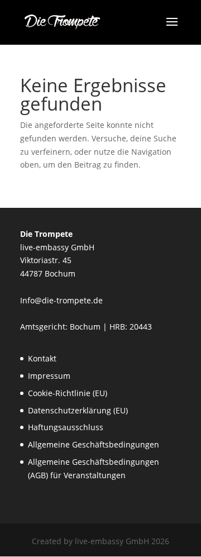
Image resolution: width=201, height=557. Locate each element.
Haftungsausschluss (65, 427)
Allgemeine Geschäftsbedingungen (93, 444)
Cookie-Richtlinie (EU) (67, 393)
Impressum (49, 375)
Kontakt (42, 358)
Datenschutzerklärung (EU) (78, 410)
